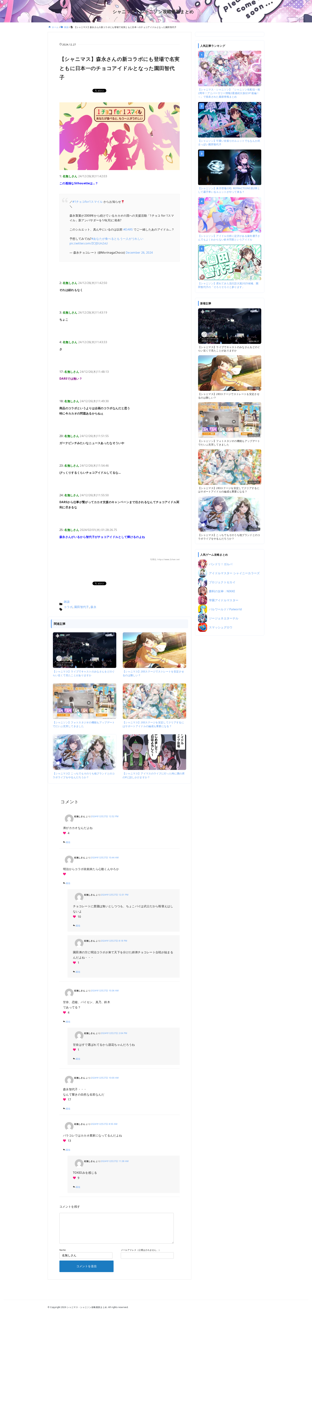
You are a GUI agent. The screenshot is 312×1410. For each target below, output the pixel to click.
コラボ (68, 607)
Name (62, 1250)
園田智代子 (81, 607)
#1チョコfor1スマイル (87, 202)
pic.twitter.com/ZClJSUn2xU (89, 243)
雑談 (67, 602)
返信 (68, 842)
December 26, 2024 (139, 253)
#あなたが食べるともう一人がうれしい (118, 239)
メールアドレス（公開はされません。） (141, 1250)
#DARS (128, 229)
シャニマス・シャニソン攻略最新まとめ (153, 11)
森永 (93, 607)
